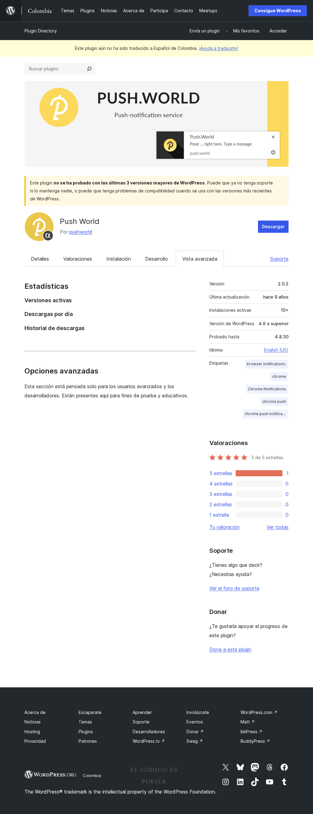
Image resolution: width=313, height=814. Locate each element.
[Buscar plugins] (89, 69)
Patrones (88, 741)
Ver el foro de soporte (234, 588)
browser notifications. (266, 364)
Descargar (273, 226)
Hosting (32, 731)
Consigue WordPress (277, 10)
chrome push (274, 401)
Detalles (40, 259)
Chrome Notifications (267, 389)
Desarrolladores (149, 731)
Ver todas (278, 527)
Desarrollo (156, 259)
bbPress (252, 731)
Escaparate (90, 712)
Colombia (92, 775)
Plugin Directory (40, 30)
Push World (79, 221)
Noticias (32, 721)
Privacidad (35, 741)
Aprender (142, 712)
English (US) (276, 349)
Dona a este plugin (230, 649)
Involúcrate (197, 712)
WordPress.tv (149, 741)
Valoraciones (77, 259)
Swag (194, 741)
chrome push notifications (266, 413)
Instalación (118, 259)
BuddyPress (255, 741)
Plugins (86, 731)
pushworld (80, 232)
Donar (195, 731)
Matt (248, 721)
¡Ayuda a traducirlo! (218, 48)
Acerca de (35, 712)
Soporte (279, 259)
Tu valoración (224, 527)
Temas (85, 721)
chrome (279, 376)
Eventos (194, 721)
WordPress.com (259, 712)
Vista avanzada (199, 259)
